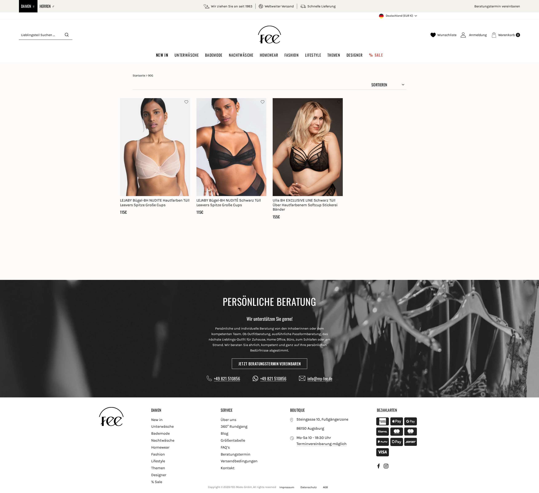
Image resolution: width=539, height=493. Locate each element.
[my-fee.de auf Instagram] (386, 467)
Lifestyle (313, 55)
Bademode (214, 55)
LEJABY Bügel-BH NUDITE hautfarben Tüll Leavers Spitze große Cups (154, 202)
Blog (224, 433)
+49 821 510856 (227, 378)
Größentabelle (233, 440)
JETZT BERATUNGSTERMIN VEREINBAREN (269, 363)
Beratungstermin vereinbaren (497, 6)
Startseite (139, 75)
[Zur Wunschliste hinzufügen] (186, 102)
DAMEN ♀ (28, 6)
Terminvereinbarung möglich (321, 443)
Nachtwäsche (241, 55)
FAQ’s (225, 447)
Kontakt (228, 468)
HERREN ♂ (47, 6)
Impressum (286, 487)
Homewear (269, 55)
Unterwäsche (187, 55)
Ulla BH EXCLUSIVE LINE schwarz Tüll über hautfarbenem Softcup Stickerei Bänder (305, 205)
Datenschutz (308, 487)
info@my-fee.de (319, 378)
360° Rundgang (234, 426)
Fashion (291, 55)
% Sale (376, 55)
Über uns (228, 419)
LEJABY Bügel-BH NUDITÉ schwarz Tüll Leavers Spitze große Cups (228, 202)
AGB (325, 487)
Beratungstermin (235, 454)
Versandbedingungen (239, 461)
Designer (355, 55)
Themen (333, 55)
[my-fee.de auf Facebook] (378, 467)
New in (162, 55)
